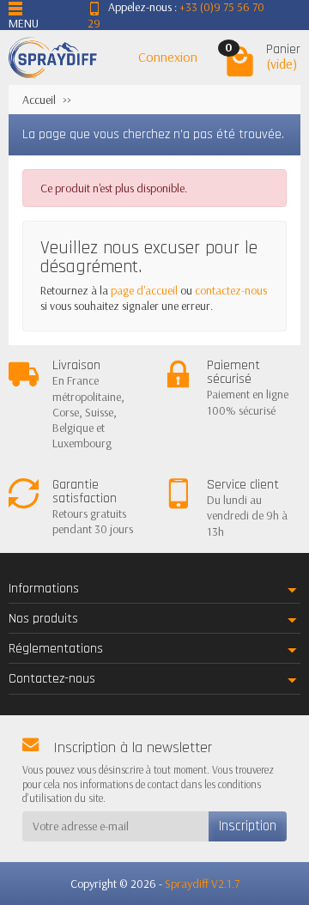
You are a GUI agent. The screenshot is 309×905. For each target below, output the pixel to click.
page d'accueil (144, 290)
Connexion (167, 56)
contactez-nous (231, 290)
